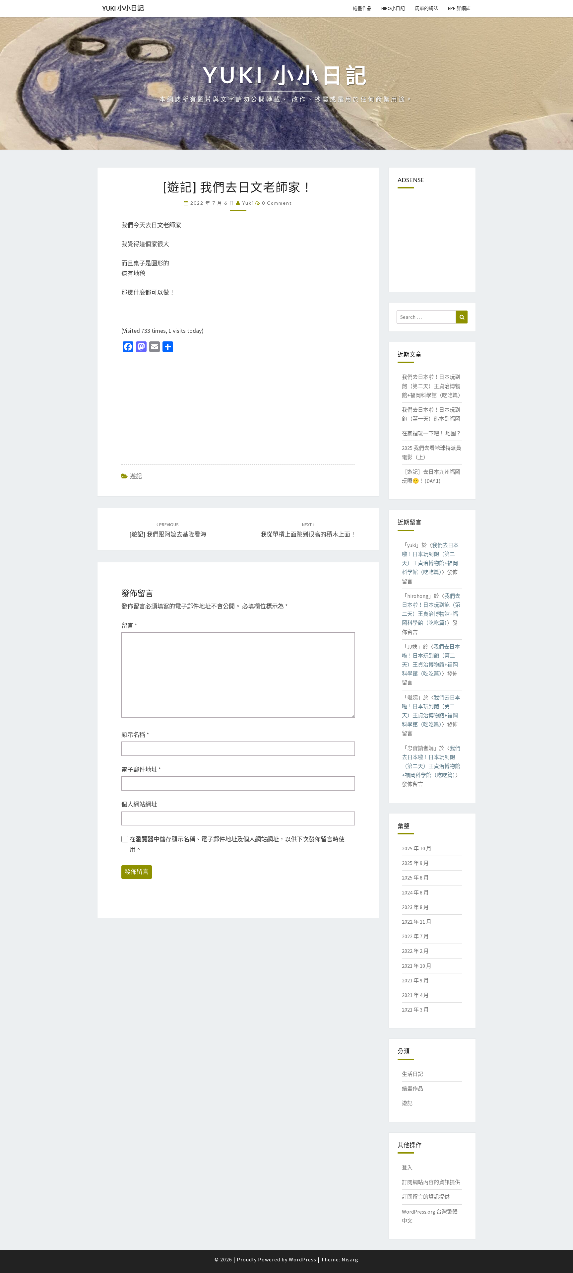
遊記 (136, 476)
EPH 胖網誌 (459, 8)
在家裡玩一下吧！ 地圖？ (431, 433)
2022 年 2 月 (415, 951)
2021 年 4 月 (415, 995)
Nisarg (350, 1259)
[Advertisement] (177, 405)
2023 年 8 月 (415, 907)
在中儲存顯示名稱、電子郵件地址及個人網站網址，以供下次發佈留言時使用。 (237, 844)
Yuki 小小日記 (123, 8)
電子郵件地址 (141, 769)
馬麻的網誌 (426, 8)
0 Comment (277, 203)
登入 (407, 1167)
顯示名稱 (135, 735)
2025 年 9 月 (415, 863)
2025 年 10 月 (416, 848)
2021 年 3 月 (415, 1009)
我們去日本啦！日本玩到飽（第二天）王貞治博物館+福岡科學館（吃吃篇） (432, 386)
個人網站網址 (139, 804)
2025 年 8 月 (415, 877)
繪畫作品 (362, 8)
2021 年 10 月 (416, 965)
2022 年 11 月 (416, 921)
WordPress (302, 1259)
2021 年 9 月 (415, 980)
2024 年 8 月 (415, 892)
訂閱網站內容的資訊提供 (431, 1182)
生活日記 (412, 1074)
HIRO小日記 (393, 8)
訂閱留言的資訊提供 (426, 1196)
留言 (129, 625)
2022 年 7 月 (415, 936)
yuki (247, 203)
